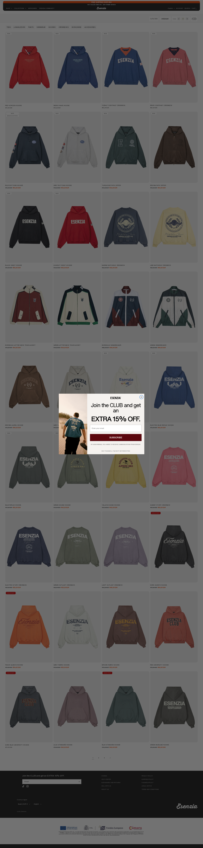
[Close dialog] (141, 397)
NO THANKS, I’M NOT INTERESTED (116, 450)
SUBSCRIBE (115, 437)
